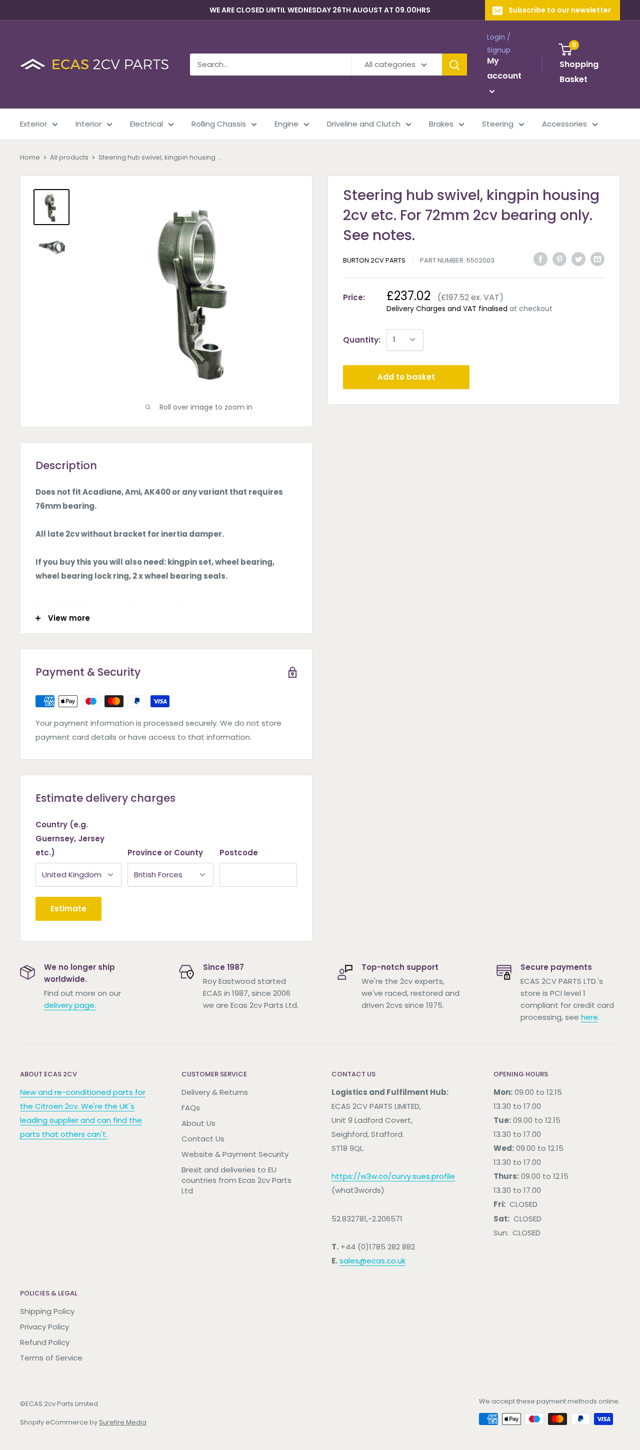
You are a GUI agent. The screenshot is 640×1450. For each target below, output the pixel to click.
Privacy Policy (44, 1326)
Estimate (68, 908)
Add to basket (406, 376)
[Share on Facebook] (541, 259)
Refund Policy (45, 1342)
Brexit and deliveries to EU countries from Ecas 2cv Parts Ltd (237, 1180)
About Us (199, 1123)
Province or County (165, 852)
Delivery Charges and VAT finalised (447, 308)
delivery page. (70, 1005)
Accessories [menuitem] (564, 124)
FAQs (191, 1107)
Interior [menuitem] (89, 124)
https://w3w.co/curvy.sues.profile (393, 1176)
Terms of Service (51, 1357)
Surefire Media (122, 1422)
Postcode (239, 852)
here (589, 1017)
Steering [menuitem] (498, 124)
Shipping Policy (47, 1311)
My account (504, 69)
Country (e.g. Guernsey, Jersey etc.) (70, 838)
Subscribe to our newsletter (559, 10)
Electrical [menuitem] (146, 124)
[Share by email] (597, 259)
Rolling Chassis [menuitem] (219, 124)
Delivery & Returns (215, 1092)
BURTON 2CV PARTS (374, 260)
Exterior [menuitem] (33, 124)
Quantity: (361, 339)
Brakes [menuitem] (441, 124)
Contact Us (203, 1138)
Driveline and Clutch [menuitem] (363, 124)
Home (30, 157)
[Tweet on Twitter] (579, 259)
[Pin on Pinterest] (559, 259)
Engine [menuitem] (286, 124)
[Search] (454, 65)
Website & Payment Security (235, 1154)
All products (69, 157)
